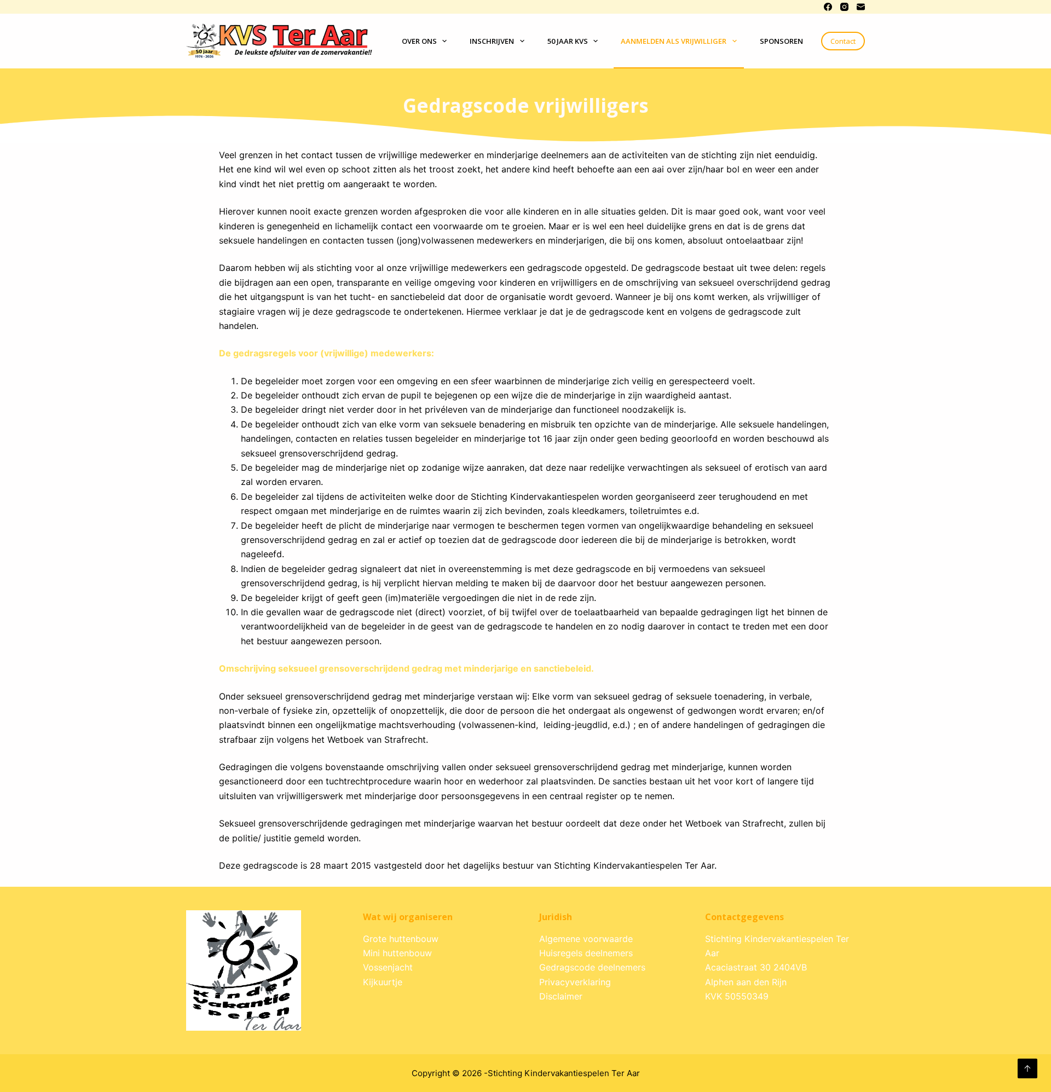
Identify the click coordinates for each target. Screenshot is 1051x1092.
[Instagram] (844, 7)
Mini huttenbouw (397, 952)
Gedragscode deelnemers (592, 967)
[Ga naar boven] (1027, 1068)
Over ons (419, 41)
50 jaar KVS (567, 41)
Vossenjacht (388, 967)
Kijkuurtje (382, 982)
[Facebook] (828, 7)
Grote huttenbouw (400, 938)
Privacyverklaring (575, 982)
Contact (843, 41)
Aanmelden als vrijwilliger (673, 41)
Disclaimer (560, 996)
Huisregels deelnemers (586, 952)
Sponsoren (781, 41)
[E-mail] (861, 7)
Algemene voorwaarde (586, 938)
